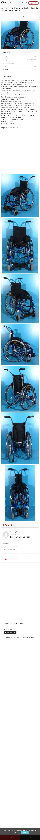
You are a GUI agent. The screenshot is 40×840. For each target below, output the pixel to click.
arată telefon (10, 629)
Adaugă (33, 3)
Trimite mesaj (11, 549)
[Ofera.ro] (6, 2)
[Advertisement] (20, 152)
